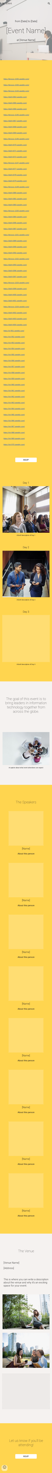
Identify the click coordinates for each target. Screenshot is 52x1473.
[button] (3, 3)
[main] (26, 21)
